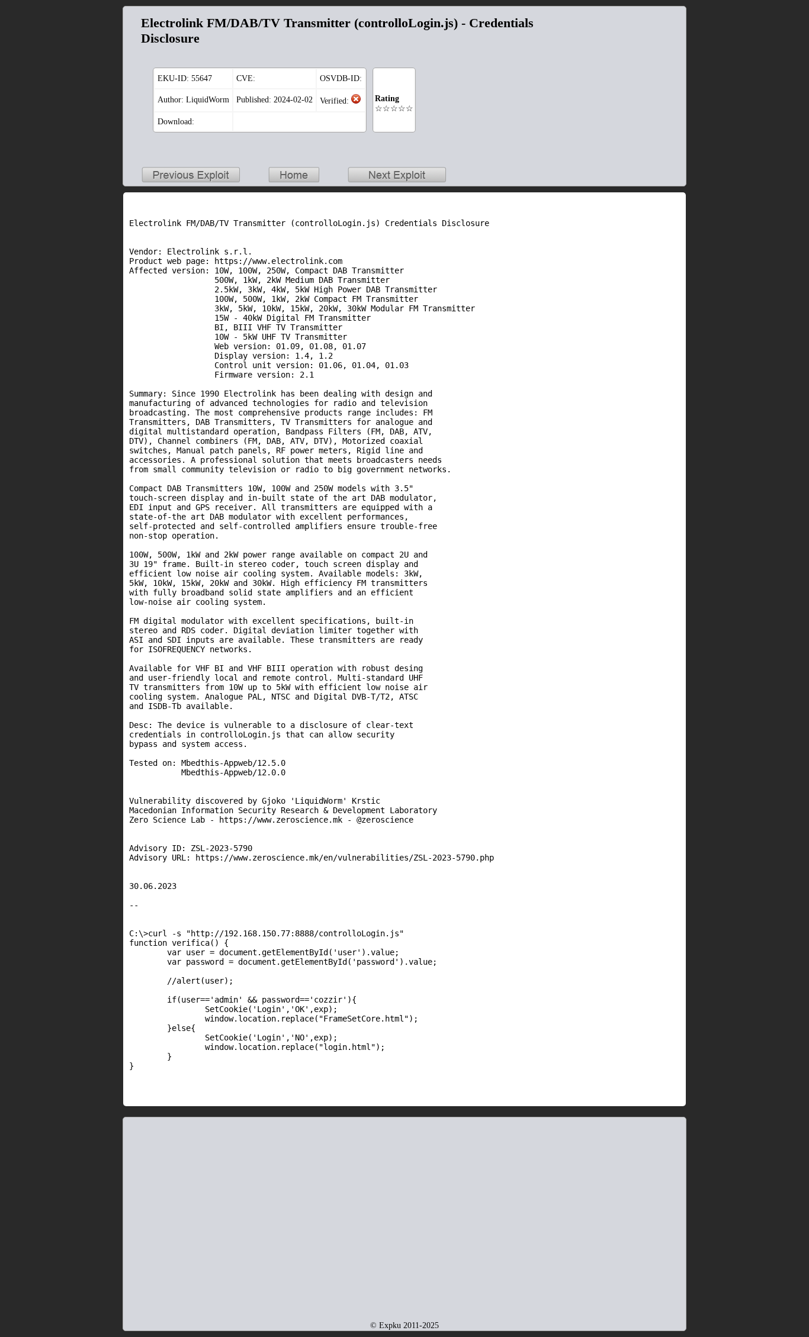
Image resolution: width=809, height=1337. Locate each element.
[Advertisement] (606, 86)
